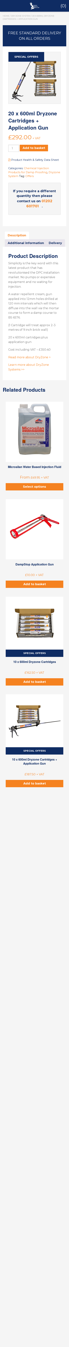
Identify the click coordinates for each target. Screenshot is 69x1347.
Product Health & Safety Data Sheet (34, 160)
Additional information (26, 243)
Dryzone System (20, 16)
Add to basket (34, 148)
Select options (34, 486)
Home (6, 16)
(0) (63, 5)
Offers (29, 176)
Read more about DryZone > (29, 357)
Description (17, 235)
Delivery (55, 243)
